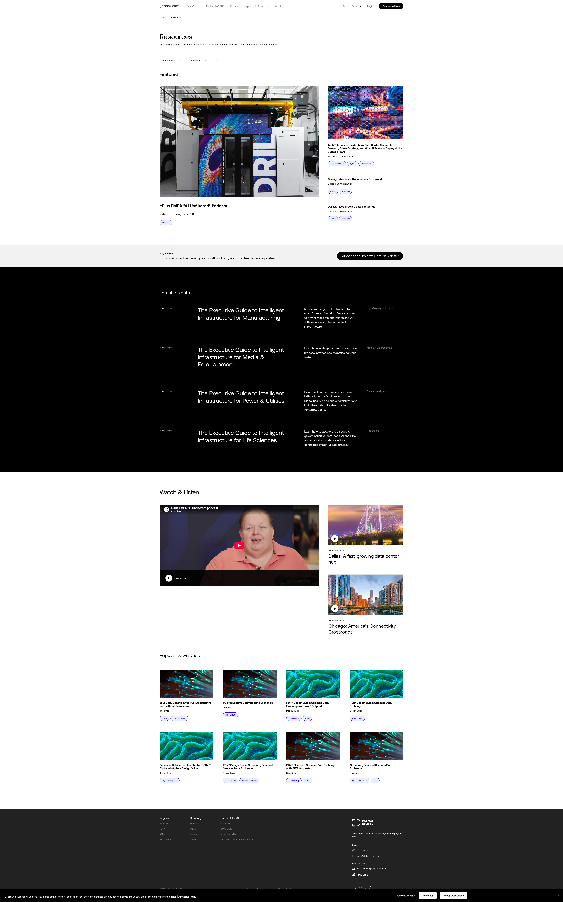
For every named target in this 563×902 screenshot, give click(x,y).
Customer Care (359, 863)
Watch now (181, 578)
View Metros (165, 839)
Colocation (225, 823)
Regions (164, 818)
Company (196, 818)
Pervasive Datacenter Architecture (236, 839)
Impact (193, 829)
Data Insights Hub (228, 834)
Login (370, 6)
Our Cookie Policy (187, 896)
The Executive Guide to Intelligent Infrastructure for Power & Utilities (241, 397)
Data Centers (193, 6)
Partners (234, 6)
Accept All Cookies (454, 895)
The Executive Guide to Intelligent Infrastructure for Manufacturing (241, 314)
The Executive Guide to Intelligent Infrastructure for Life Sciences (241, 436)
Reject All (428, 895)
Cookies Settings (406, 895)
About (277, 6)
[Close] (558, 895)
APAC (162, 834)
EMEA (162, 829)
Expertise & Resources (257, 6)
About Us (194, 823)
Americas (164, 823)
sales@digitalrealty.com (368, 856)
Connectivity (226, 829)
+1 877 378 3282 (364, 850)
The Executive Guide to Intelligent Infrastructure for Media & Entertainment (241, 357)
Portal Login (362, 875)
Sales (354, 845)
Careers (193, 839)
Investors (194, 834)
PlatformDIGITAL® (215, 6)
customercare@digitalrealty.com (372, 868)
